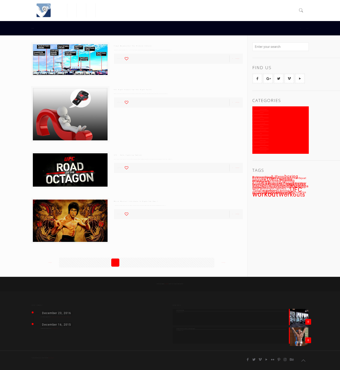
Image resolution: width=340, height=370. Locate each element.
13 (166, 262)
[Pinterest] (279, 360)
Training (283, 190)
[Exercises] (72, 10)
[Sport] (91, 10)
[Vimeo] (260, 360)
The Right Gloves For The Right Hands (133, 89)
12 (158, 262)
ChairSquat (299, 178)
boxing (291, 176)
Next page (223, 262)
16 (192, 262)
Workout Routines (263, 147)
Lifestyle (262, 126)
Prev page (50, 262)
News (261, 133)
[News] (100, 10)
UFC (296, 189)
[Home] (62, 10)
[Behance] (291, 360)
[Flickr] (272, 360)
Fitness (261, 182)
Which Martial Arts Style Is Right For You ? (136, 201)
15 (183, 262)
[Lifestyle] (81, 10)
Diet (271, 179)
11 (149, 262)
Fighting (287, 181)
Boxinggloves (263, 178)
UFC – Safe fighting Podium (128, 155)
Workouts (292, 194)
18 (209, 262)
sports (257, 188)
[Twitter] (254, 360)
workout (265, 194)
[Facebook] (247, 360)
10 (141, 262)
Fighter (275, 181)
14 (175, 262)
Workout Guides (263, 140)
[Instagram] (285, 360)
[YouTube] (266, 360)
